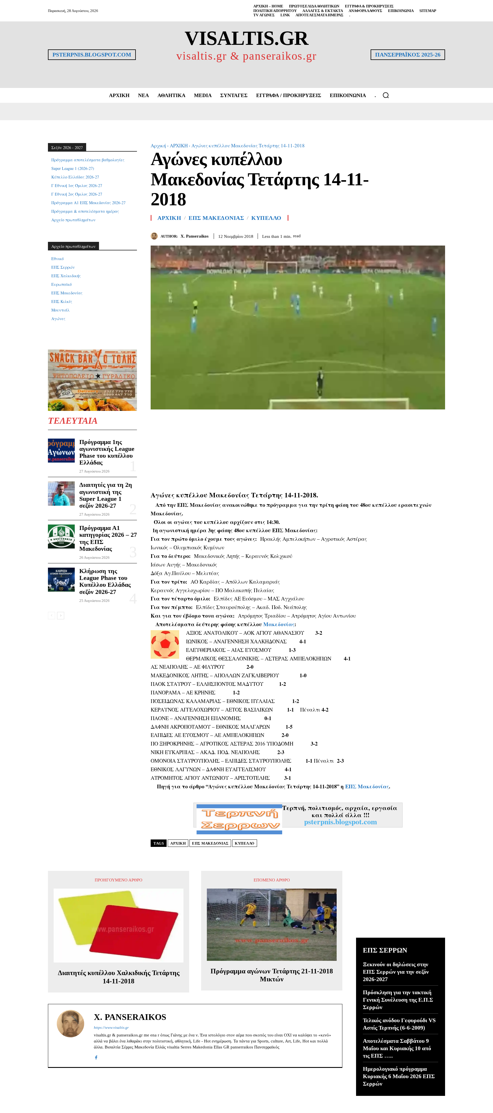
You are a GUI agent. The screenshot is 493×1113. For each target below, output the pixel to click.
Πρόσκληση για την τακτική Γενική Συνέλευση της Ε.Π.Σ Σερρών (398, 999)
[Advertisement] (298, 449)
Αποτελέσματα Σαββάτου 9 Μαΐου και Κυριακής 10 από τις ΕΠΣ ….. (397, 1048)
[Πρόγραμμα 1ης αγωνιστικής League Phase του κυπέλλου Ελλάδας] (61, 451)
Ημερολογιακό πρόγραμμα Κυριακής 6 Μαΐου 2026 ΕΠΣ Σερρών (399, 1076)
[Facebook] (413, 235)
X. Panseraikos (195, 236)
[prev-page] (51, 615)
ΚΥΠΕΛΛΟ (266, 218)
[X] (426, 235)
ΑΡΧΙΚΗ (179, 145)
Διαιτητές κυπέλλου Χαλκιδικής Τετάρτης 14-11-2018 (118, 977)
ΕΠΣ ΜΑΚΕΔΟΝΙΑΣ (216, 218)
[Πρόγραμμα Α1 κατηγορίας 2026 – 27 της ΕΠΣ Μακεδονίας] (61, 537)
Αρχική (158, 145)
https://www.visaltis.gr (111, 1027)
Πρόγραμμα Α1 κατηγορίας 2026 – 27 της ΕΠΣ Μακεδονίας (108, 538)
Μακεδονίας (278, 624)
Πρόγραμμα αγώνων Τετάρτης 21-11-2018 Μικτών (272, 975)
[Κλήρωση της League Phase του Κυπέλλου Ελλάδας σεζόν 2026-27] (61, 580)
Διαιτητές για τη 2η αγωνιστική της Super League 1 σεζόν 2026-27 (105, 495)
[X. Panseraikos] (156, 236)
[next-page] (60, 615)
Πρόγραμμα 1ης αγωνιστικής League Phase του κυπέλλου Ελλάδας (106, 452)
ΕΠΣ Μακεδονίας (367, 786)
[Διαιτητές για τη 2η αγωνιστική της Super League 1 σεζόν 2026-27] (61, 493)
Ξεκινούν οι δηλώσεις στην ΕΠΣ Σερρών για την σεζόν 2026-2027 (396, 971)
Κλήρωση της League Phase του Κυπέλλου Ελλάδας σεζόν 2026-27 (105, 581)
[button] (386, 95)
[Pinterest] (439, 235)
